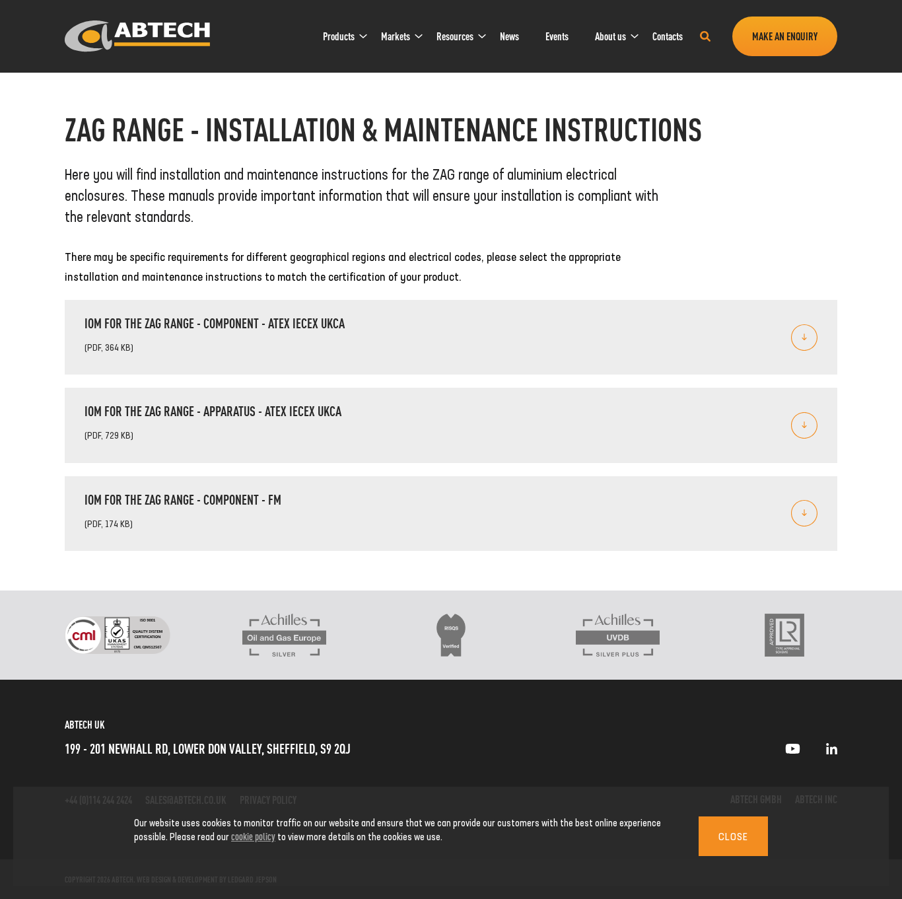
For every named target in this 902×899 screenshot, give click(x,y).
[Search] (705, 36)
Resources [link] (454, 36)
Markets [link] (395, 36)
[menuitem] (338, 36)
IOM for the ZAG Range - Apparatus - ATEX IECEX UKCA (213, 410)
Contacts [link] (667, 36)
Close (733, 836)
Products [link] (339, 36)
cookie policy (253, 836)
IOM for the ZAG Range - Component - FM (183, 499)
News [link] (509, 36)
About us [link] (610, 36)
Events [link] (557, 36)
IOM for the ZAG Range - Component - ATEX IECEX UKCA (215, 323)
